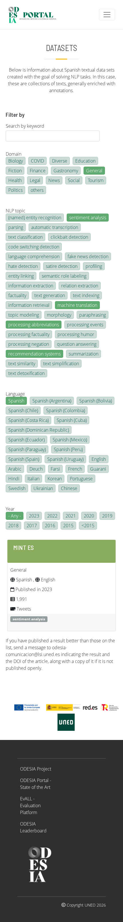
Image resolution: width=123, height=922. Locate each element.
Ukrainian (43, 488)
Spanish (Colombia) (65, 410)
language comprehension (33, 256)
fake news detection (88, 256)
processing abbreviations (33, 324)
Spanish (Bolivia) (95, 401)
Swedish (16, 488)
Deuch (36, 469)
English (99, 459)
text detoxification (26, 373)
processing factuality (28, 334)
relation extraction (79, 286)
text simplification (61, 363)
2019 (107, 516)
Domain (13, 154)
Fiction (15, 170)
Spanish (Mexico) (70, 440)
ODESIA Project (35, 769)
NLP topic (15, 211)
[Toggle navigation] (107, 14)
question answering (76, 344)
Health (15, 180)
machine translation (77, 305)
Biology (15, 161)
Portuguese (81, 478)
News (54, 180)
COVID (37, 161)
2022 (52, 516)
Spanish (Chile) (23, 410)
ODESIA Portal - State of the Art (35, 783)
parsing (15, 227)
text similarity (21, 363)
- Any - (14, 516)
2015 (68, 525)
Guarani (98, 469)
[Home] (34, 15)
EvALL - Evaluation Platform (30, 805)
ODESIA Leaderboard (33, 827)
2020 (89, 516)
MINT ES (23, 547)
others (37, 190)
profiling (94, 266)
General (94, 170)
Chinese (69, 488)
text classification (25, 237)
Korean (54, 478)
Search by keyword (25, 126)
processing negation (28, 344)
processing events (85, 324)
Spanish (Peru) (68, 449)
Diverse (59, 161)
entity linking (21, 276)
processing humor (75, 334)
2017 (32, 525)
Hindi (13, 478)
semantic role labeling (64, 276)
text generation (49, 295)
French (75, 469)
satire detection (62, 266)
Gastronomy (65, 170)
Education (85, 161)
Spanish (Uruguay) (65, 459)
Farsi (55, 469)
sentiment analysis (87, 217)
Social (74, 180)
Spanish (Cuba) (72, 420)
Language (15, 394)
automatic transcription (54, 227)
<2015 (88, 525)
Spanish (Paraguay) (27, 449)
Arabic (14, 469)
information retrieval (28, 305)
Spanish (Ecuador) (26, 440)
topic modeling (23, 315)
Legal (35, 180)
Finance (37, 170)
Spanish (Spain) (23, 459)
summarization (83, 354)
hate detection (23, 266)
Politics (15, 190)
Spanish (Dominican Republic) (38, 430)
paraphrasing (92, 315)
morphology (59, 315)
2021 (71, 516)
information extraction (30, 286)
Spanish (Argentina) (51, 401)
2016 (50, 525)
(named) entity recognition (34, 217)
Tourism (96, 180)
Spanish (16, 401)
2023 (34, 516)
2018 (13, 525)
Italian (33, 478)
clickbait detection (69, 237)
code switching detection (33, 247)
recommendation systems (34, 354)
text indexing (86, 295)
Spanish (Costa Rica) (28, 420)
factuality (17, 295)
